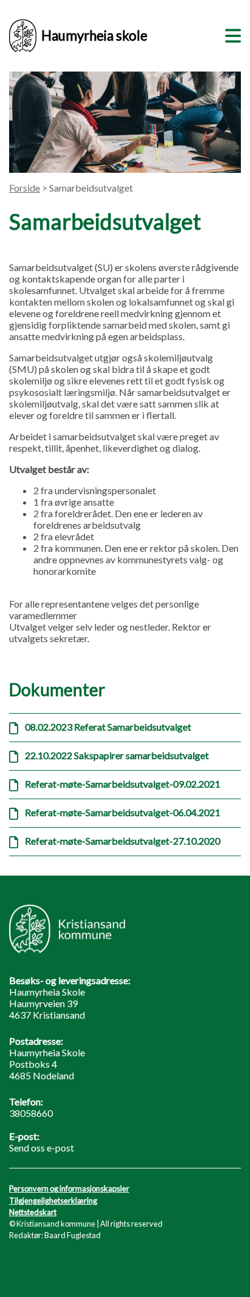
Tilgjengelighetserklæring (53, 1200)
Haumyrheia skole (94, 35)
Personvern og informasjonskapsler (69, 1188)
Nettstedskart (32, 1212)
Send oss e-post (41, 1147)
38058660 (31, 1113)
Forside (24, 187)
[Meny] (230, 34)
